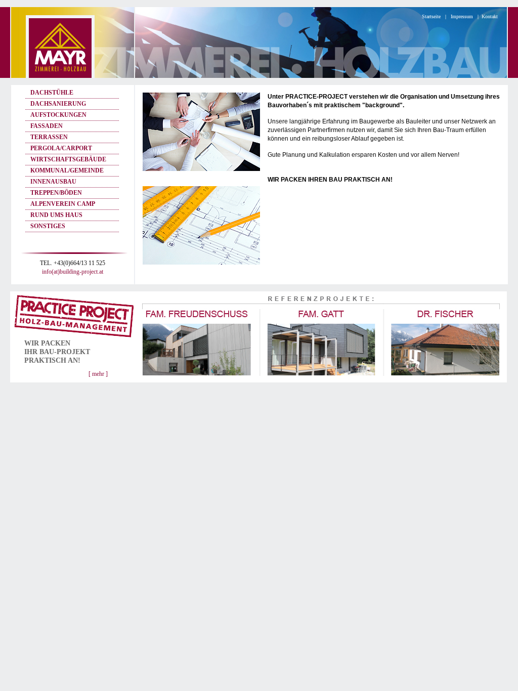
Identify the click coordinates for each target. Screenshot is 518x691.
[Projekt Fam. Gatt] (321, 379)
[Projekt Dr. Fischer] (445, 379)
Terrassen (49, 137)
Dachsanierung (58, 103)
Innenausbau (53, 181)
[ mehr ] (98, 373)
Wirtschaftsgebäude (68, 159)
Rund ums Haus (56, 215)
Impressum (462, 16)
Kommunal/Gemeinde (67, 170)
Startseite (431, 16)
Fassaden (46, 125)
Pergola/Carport (61, 148)
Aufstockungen (58, 114)
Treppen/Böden (56, 192)
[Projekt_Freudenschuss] (197, 379)
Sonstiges (47, 226)
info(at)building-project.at (72, 271)
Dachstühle (51, 92)
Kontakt (490, 16)
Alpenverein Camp (62, 203)
